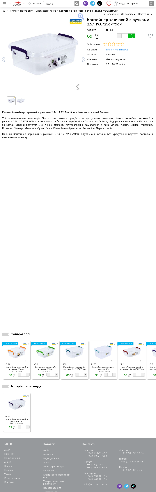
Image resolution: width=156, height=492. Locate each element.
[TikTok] (99, 3)
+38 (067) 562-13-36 (131, 470)
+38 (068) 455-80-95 (97, 456)
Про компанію (12, 478)
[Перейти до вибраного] (108, 3)
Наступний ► (145, 14)
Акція (7, 450)
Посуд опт (49, 470)
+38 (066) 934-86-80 (97, 467)
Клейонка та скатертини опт (56, 476)
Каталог (8, 466)
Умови (7, 474)
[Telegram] (92, 3)
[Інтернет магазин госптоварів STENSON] (4, 11)
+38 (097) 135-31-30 (97, 464)
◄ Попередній (111, 14)
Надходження (12, 458)
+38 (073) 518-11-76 (97, 476)
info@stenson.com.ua (96, 484)
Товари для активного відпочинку (55, 482)
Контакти (9, 482)
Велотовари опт (52, 488)
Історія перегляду (26, 386)
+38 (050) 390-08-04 (132, 453)
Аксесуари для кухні (54, 466)
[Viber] (85, 3)
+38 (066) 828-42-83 (97, 453)
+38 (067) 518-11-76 (97, 479)
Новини (8, 470)
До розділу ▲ (128, 14)
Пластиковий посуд (117, 49)
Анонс (7, 462)
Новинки (9, 454)
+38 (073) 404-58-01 (132, 461)
